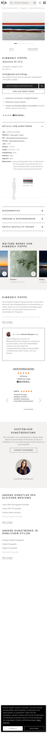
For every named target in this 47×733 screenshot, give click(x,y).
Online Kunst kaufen (10, 8)
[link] (35, 3)
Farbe (21, 135)
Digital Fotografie (9, 548)
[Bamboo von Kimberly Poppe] (23, 264)
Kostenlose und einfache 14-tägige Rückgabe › (22, 98)
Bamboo (13, 279)
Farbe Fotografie (9, 544)
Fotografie (23, 8)
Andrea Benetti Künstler (12, 517)
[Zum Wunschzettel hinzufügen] (42, 86)
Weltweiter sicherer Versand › (16, 102)
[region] (23, 400)
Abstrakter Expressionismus (17, 138)
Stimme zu (13, 728)
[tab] (23, 126)
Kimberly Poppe (14, 58)
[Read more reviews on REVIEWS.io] (23, 382)
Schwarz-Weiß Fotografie (13, 540)
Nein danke (34, 728)
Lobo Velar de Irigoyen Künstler (15, 505)
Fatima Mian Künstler (11, 512)
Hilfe (11, 49)
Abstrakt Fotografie (10, 552)
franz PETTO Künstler (11, 508)
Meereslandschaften (17, 141)
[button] (44, 3)
